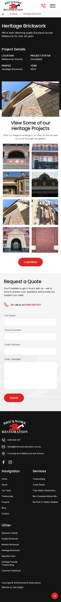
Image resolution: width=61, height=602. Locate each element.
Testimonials (7, 496)
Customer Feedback (11, 570)
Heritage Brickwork (11, 550)
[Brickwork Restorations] (15, 426)
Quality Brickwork (10, 538)
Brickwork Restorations (30, 583)
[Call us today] (43, 6)
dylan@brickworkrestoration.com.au (24, 446)
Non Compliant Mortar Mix (45, 496)
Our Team (6, 490)
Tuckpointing (39, 479)
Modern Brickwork (10, 544)
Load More (30, 262)
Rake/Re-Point (8, 556)
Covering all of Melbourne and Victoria (25, 453)
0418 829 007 (33, 304)
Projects (13, 14)
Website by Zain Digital (12, 587)
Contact (5, 513)
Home (4, 479)
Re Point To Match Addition (45, 502)
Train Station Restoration (44, 490)
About (4, 484)
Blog (4, 508)
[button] (53, 6)
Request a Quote (10, 533)
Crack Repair (39, 484)
